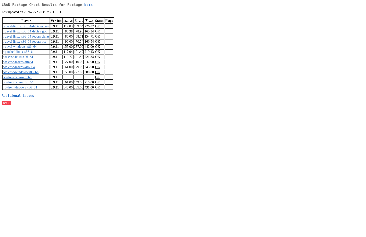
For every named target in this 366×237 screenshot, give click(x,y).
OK (97, 26)
